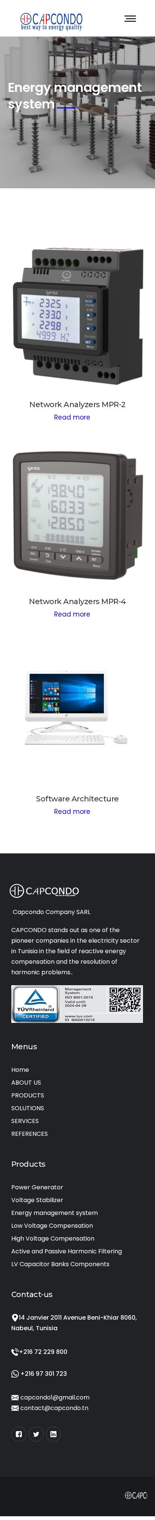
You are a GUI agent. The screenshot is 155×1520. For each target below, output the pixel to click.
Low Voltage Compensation (52, 1225)
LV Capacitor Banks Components (60, 1264)
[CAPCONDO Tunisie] (51, 19)
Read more (72, 417)
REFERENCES (29, 1133)
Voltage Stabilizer (37, 1200)
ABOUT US (26, 1082)
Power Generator (37, 1187)
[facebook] (18, 1434)
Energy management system (54, 1213)
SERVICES (25, 1121)
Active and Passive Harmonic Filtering (66, 1251)
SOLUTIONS (27, 1108)
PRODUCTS (27, 1095)
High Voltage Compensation (52, 1238)
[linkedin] (53, 1434)
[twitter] (36, 1434)
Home (20, 1069)
